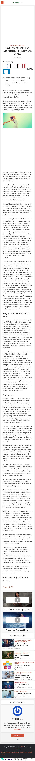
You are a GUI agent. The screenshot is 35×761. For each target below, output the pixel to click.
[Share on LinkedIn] (6, 71)
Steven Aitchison (8, 648)
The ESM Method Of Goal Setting (22, 685)
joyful (11, 587)
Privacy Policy (15, 752)
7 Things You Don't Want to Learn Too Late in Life (22, 694)
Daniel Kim (19, 697)
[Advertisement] (17, 24)
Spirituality (25, 653)
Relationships (18, 674)
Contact (3, 754)
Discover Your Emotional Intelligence (22, 666)
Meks (22, 747)
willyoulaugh (17, 729)
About (30, 752)
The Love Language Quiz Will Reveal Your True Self (22, 676)
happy (6, 587)
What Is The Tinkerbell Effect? (21, 656)
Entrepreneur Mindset (20, 640)
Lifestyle (29, 640)
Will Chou (18, 57)
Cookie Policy (23, 752)
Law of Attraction (19, 652)
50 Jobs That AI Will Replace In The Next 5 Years (21, 645)
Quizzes (16, 663)
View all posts (17, 735)
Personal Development (17, 45)
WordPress (17, 749)
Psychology (31, 662)
